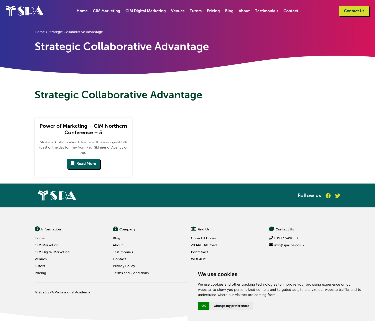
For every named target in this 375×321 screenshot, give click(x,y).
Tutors (196, 11)
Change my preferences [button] (231, 306)
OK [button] (203, 306)
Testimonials (266, 11)
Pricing (213, 11)
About (244, 11)
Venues (177, 11)
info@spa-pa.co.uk (289, 245)
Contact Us (354, 11)
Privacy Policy (124, 266)
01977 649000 (286, 238)
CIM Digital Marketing (145, 11)
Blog (229, 11)
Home (82, 11)
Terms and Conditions (131, 273)
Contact (290, 11)
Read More (86, 163)
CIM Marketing (106, 11)
